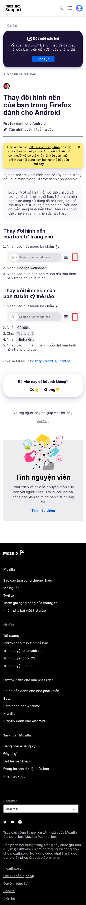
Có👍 (34, 389)
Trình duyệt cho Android (23, 651)
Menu (70, 8)
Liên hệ (9, 899)
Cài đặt (12, 25)
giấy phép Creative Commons (36, 858)
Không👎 (51, 389)
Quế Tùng (43, 421)
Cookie (9, 891)
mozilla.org (12, 868)
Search (61, 8)
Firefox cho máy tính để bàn (25, 643)
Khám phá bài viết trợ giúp (24, 611)
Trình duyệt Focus (17, 666)
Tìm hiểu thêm (43, 510)
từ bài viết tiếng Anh (44, 147)
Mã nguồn (11, 588)
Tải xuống (11, 636)
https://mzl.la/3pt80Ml (53, 361)
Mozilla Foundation (40, 837)
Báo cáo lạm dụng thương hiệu (27, 580)
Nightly (9, 714)
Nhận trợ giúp (14, 776)
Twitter (9, 595)
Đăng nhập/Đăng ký (19, 746)
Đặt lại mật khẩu (16, 761)
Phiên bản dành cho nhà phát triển (31, 691)
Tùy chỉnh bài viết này (19, 74)
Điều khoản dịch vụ (18, 876)
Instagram (20, 822)
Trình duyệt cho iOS (19, 658)
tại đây (38, 164)
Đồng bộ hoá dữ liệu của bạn (26, 769)
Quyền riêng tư (15, 884)
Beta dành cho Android (21, 706)
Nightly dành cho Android (24, 721)
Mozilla (13, 553)
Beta (7, 698)
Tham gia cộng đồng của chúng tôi (31, 603)
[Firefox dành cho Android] (43, 86)
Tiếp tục (43, 59)
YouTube (12, 822)
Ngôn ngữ (10, 801)
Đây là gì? (11, 754)
